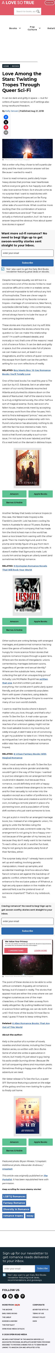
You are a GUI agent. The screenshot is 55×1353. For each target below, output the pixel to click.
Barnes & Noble (14, 502)
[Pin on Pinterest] (6, 127)
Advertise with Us (40, 1310)
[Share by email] (6, 132)
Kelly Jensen (11, 111)
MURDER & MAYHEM (9, 1321)
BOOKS (15, 66)
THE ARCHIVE (7, 1310)
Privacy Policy (39, 1317)
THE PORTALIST (8, 1325)
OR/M (35, 1321)
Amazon (14, 494)
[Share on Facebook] (6, 117)
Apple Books (40, 494)
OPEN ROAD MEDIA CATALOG (13, 1329)
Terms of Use (38, 1313)
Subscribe (49, 3)
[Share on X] (6, 122)
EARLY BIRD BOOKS (9, 1313)
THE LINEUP (6, 1317)
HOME (6, 66)
